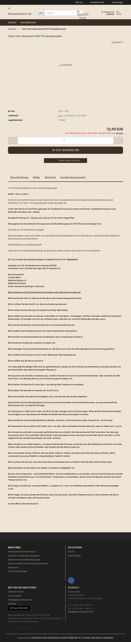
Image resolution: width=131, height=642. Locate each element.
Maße (36, 177)
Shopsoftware (24, 638)
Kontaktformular (97, 2)
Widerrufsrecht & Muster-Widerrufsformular (28, 563)
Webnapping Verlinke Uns (20, 600)
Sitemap (12, 603)
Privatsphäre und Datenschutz (21, 551)
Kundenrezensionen (73, 177)
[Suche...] (80, 13)
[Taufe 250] (65, 65)
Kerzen (12, 22)
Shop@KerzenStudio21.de (80, 612)
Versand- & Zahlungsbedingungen (24, 555)
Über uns (79, 2)
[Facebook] (71, 580)
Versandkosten (15, 618)
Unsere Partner (14, 596)
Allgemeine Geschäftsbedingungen (24, 559)
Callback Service (15, 592)
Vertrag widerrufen (18, 608)
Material (50, 177)
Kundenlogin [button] (117, 2)
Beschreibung (19, 177)
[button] (13, 140)
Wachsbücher (28, 22)
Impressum (13, 567)
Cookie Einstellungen (17, 571)
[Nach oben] (122, 637)
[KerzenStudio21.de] (20, 11)
